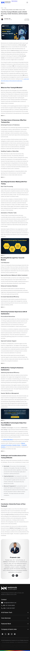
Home (2, 7)
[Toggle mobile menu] (27, 2)
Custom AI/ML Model (8, 439)
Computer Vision (16, 445)
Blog (5, 7)
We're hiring (14, 1)
